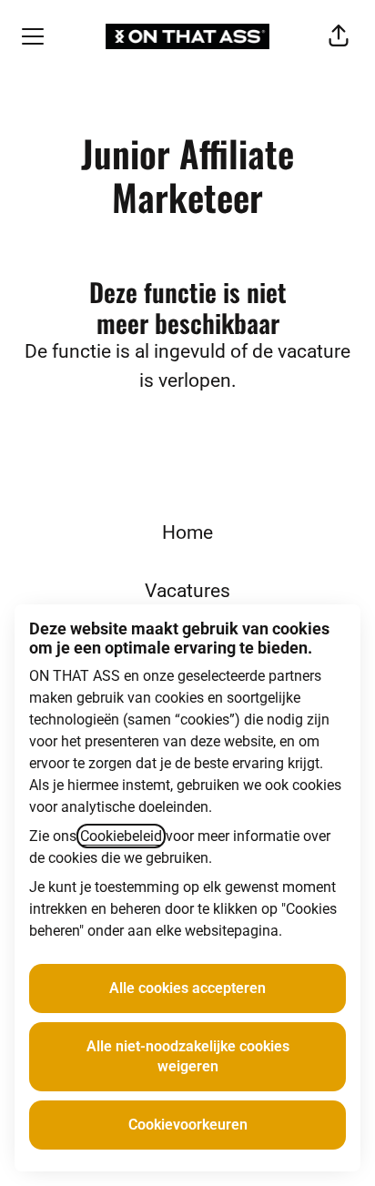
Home (187, 532)
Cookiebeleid (121, 836)
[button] (338, 36)
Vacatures (187, 591)
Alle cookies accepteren (187, 988)
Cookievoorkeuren (188, 1124)
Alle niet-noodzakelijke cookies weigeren (187, 1056)
